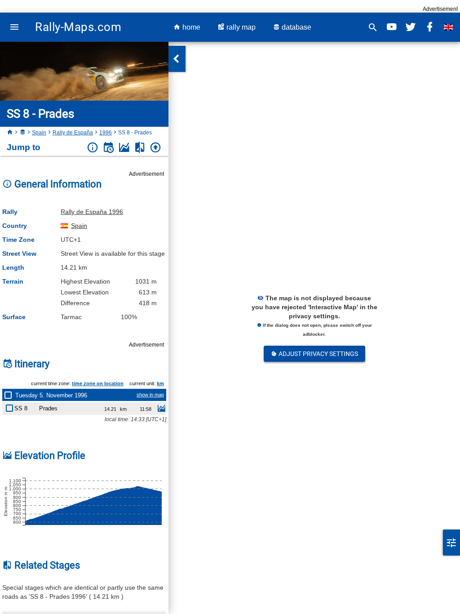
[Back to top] (156, 148)
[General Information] (93, 148)
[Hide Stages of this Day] (9, 395)
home (190, 27)
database (295, 27)
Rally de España (73, 132)
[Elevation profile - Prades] (161, 409)
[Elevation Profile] (124, 148)
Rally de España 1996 (92, 211)
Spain (39, 132)
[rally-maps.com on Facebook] (429, 27)
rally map (240, 27)
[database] (22, 132)
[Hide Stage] (11, 406)
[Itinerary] (108, 148)
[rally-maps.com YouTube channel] (392, 27)
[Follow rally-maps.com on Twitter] (410, 27)
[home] (10, 132)
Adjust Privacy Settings (317, 353)
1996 (105, 132)
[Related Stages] (140, 148)
